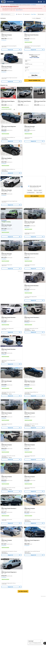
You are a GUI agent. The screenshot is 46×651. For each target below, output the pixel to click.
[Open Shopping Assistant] (44, 643)
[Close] (40, 641)
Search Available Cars (34, 80)
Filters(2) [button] (20, 14)
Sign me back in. (19, 9)
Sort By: (34, 18)
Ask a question (35, 196)
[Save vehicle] (21, 22)
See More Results (23, 591)
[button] (38, 2)
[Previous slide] (2, 99)
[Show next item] (20, 213)
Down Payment (27, 66)
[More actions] (21, 50)
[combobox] (7, 14)
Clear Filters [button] (33, 14)
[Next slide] (44, 99)
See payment (3, 40)
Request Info (10, 49)
